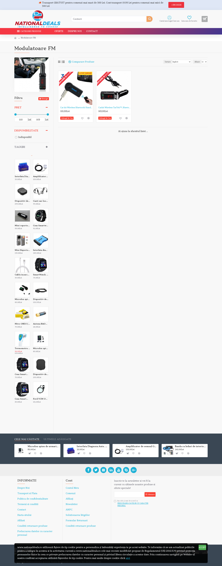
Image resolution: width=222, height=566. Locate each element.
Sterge (45, 98)
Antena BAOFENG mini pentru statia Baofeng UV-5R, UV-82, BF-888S (40, 324)
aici (128, 558)
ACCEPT (202, 547)
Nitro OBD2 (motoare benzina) (22, 324)
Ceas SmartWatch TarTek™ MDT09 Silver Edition (22, 399)
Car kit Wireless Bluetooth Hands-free (76, 107)
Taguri (19, 146)
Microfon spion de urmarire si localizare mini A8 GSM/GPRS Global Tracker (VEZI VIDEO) (40, 348)
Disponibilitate (26, 130)
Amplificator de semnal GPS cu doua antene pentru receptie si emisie (40, 176)
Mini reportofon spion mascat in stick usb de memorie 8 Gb (22, 225)
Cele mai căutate (26, 439)
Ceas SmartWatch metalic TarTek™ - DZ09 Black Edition (22, 374)
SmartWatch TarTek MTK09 (40, 275)
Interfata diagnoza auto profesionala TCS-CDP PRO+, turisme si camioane (40, 250)
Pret (17, 107)
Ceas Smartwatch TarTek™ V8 (40, 225)
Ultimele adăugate (57, 439)
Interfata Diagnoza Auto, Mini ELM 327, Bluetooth (22, 176)
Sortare (168, 62)
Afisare (197, 62)
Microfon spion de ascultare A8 (22, 299)
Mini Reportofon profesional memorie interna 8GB (22, 250)
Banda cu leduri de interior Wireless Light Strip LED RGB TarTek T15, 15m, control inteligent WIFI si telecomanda (190, 446)
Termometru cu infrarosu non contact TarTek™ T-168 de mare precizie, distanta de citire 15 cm (22, 348)
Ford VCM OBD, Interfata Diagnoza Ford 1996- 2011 (40, 399)
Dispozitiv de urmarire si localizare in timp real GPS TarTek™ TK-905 (22, 201)
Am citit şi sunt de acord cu (132, 503)
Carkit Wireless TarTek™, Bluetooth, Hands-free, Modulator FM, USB (114, 107)
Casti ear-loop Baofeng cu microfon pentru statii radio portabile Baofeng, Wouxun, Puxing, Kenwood (40, 201)
